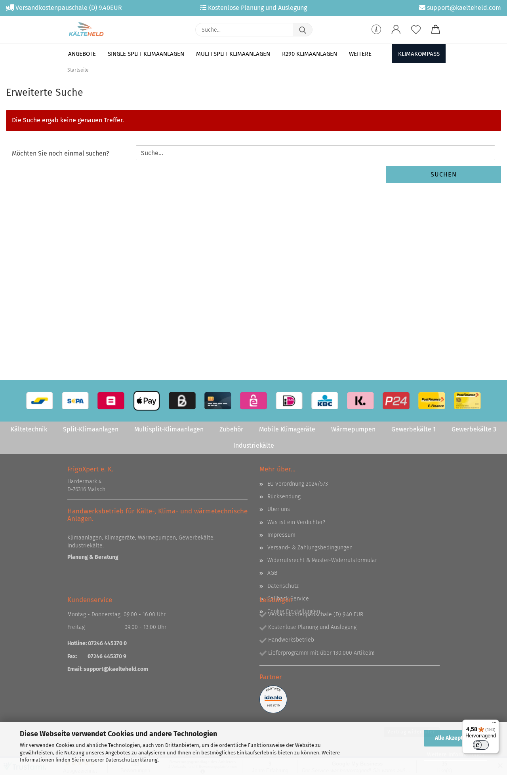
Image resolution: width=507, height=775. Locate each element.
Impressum (281, 535)
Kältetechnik (29, 429)
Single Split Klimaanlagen (146, 53)
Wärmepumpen (353, 429)
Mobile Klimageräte (287, 429)
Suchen (444, 174)
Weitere (360, 53)
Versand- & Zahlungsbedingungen (310, 547)
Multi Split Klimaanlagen (233, 53)
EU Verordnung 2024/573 (297, 484)
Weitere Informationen (455, 754)
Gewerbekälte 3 (474, 429)
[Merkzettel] (416, 30)
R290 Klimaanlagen (309, 53)
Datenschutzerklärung (131, 760)
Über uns (278, 509)
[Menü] (494, 724)
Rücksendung (284, 496)
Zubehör (231, 429)
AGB (272, 573)
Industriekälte (253, 445)
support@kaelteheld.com (116, 669)
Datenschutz (283, 586)
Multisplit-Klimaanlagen (169, 429)
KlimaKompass (419, 53)
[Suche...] (303, 29)
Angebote (82, 53)
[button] (396, 30)
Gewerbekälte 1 (413, 429)
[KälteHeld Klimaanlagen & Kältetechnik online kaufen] (86, 30)
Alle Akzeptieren (455, 738)
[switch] (481, 745)
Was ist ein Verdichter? (296, 522)
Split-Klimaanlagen (90, 429)
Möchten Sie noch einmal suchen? (60, 153)
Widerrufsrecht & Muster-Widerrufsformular (322, 560)
